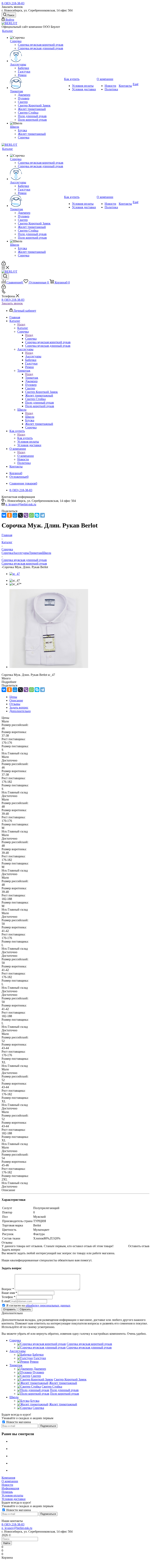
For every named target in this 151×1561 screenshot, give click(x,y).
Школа (29, 416)
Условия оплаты (12, 1495)
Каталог (22, 328)
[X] (20, 515)
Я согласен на (38, 1305)
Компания (8, 1477)
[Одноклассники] (9, 515)
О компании (25, 455)
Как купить (25, 438)
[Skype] (37, 515)
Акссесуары (33, 356)
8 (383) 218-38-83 (13, 3)
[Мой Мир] (15, 515)
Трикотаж (31, 377)
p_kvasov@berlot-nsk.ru (21, 504)
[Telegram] (42, 515)
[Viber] (26, 515)
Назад (21, 324)
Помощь (7, 1492)
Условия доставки (14, 1499)
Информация (10, 1488)
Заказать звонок (12, 303)
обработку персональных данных (48, 1305)
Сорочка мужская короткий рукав (24, 563)
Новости (7, 1484)
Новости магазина (18, 1422)
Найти (6, 1543)
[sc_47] (14, 573)
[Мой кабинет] (4, 264)
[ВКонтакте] (4, 515)
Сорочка (31, 338)
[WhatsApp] (31, 515)
